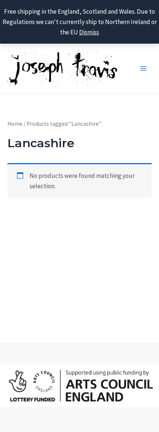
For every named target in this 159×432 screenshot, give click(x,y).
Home (15, 123)
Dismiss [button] (89, 32)
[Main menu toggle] (143, 68)
